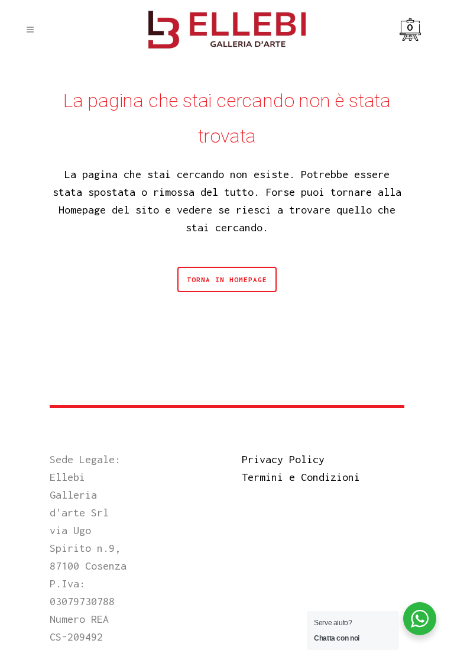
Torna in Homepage (227, 279)
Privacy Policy (283, 459)
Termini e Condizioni (301, 477)
